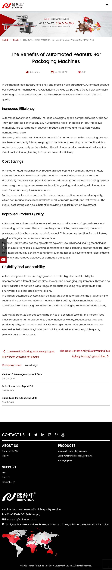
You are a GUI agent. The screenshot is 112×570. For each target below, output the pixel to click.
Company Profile (10, 451)
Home (5, 40)
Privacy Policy (8, 482)
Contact (6, 477)
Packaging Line (65, 460)
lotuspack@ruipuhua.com (20, 519)
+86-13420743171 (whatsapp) (23, 514)
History (5, 455)
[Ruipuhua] (13, 5)
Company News (11, 365)
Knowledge (31, 365)
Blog (4, 472)
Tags (15, 40)
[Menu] (107, 5)
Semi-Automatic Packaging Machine (75, 455)
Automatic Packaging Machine (72, 451)
